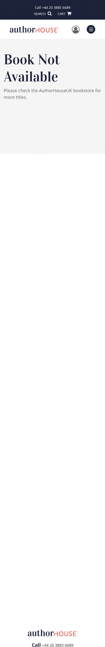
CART (62, 14)
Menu (92, 28)
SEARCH (40, 14)
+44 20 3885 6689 (56, 7)
